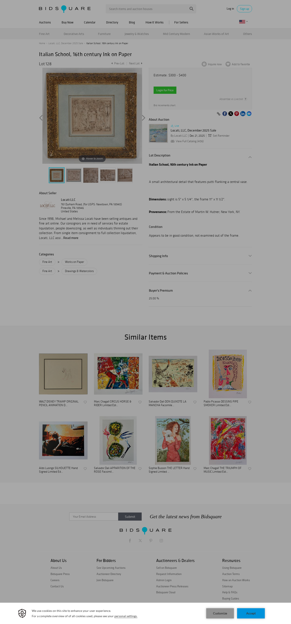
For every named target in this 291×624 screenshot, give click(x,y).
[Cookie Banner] (145, 613)
